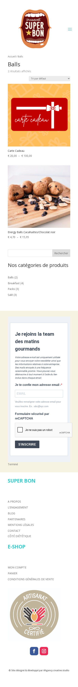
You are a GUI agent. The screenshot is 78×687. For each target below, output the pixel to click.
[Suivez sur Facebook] (34, 651)
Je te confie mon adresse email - (38, 384)
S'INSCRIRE (27, 444)
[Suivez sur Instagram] (44, 651)
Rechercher (61, 253)
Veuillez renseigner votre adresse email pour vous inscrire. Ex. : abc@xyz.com (38, 404)
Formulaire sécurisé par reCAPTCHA (32, 416)
